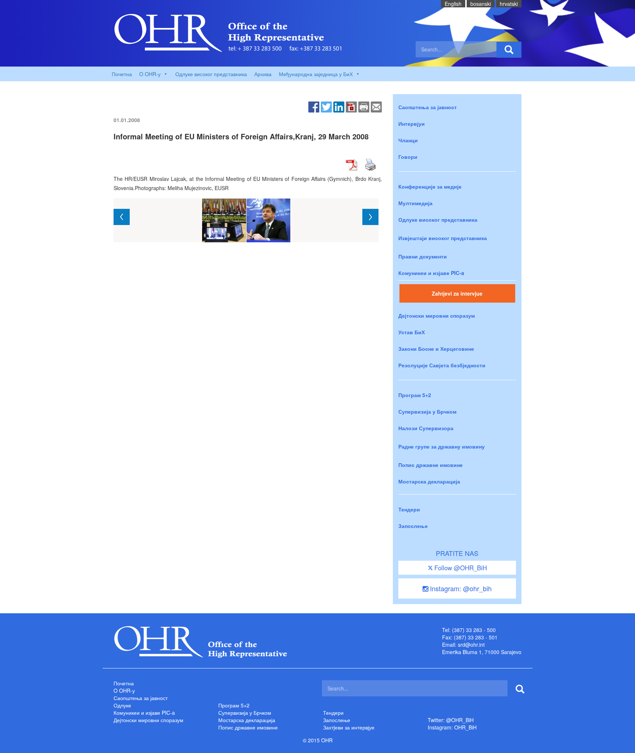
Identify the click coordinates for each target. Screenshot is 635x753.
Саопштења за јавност (427, 107)
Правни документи (422, 256)
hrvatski (509, 3)
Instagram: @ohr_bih (460, 588)
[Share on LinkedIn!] (338, 106)
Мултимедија (415, 203)
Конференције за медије (430, 186)
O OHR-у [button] (150, 74)
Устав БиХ (411, 332)
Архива (263, 74)
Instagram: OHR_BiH (452, 727)
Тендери (409, 509)
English (453, 3)
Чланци (408, 140)
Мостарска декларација (429, 481)
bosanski (480, 3)
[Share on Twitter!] (326, 106)
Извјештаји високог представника (442, 238)
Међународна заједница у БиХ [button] (316, 74)
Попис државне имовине (430, 464)
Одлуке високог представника (211, 74)
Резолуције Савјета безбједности (441, 365)
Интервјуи (411, 123)
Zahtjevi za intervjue (457, 293)
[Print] (363, 106)
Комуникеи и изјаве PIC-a (431, 272)
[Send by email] (376, 106)
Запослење (413, 525)
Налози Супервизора (425, 428)
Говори (407, 156)
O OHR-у (124, 690)
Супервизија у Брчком (427, 411)
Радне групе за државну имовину (441, 446)
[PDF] (351, 106)
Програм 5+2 (414, 395)
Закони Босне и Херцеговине (436, 348)
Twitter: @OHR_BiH (451, 720)
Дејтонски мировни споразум (436, 315)
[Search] (508, 50)
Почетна (122, 74)
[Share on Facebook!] (313, 106)
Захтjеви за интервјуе (348, 727)
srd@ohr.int (471, 644)
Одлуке (122, 705)
